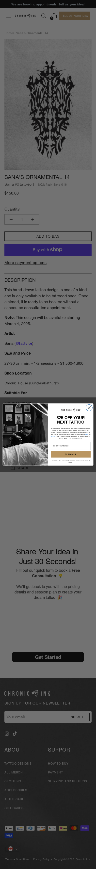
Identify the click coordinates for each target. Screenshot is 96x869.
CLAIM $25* (70, 454)
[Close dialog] (89, 407)
